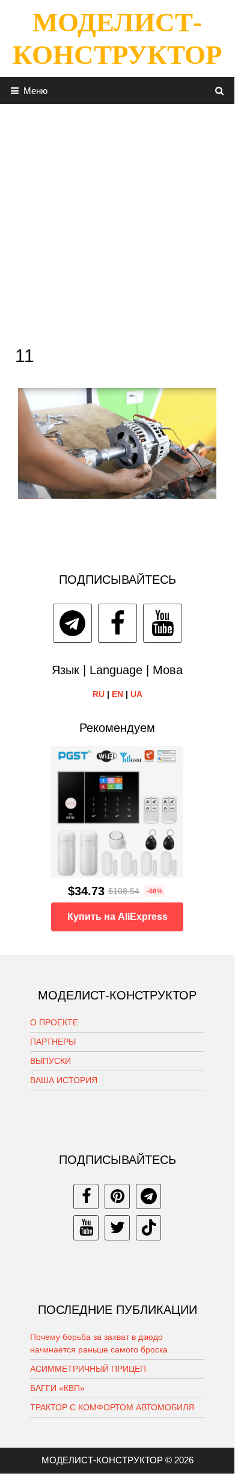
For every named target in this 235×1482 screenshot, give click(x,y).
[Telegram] (72, 623)
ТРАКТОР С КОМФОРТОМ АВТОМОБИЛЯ (112, 1407)
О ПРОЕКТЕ (54, 1022)
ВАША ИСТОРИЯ (63, 1080)
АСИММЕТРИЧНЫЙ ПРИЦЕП (88, 1369)
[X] (117, 1227)
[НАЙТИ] (219, 90)
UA (136, 694)
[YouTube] (162, 623)
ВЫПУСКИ (50, 1061)
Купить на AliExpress (117, 916)
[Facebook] (117, 623)
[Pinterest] (117, 1196)
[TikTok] (148, 1227)
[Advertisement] (117, 221)
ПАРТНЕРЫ (53, 1041)
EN (117, 694)
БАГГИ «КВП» (57, 1388)
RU (99, 694)
